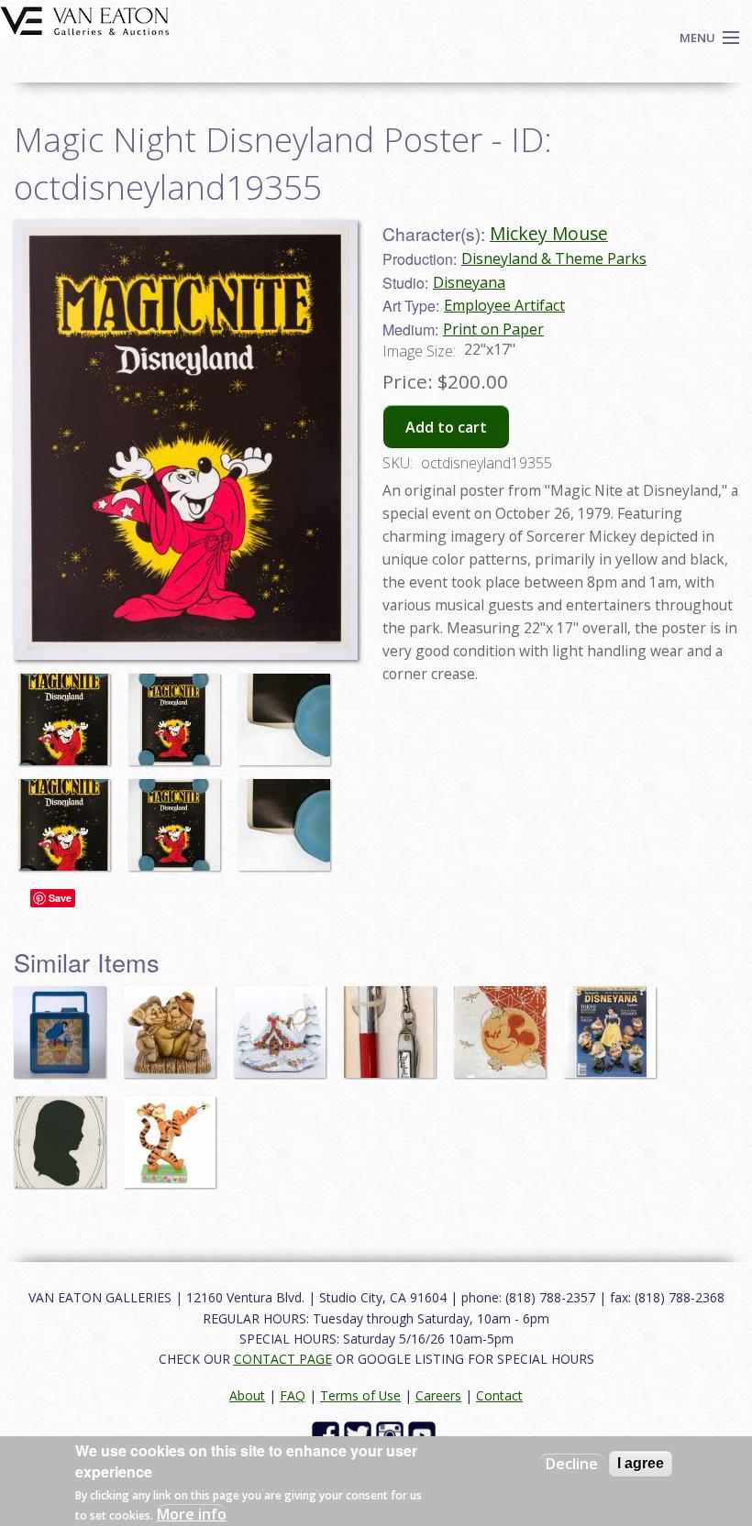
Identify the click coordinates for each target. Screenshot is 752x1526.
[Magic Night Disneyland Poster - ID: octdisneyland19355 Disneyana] (186, 438)
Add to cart (446, 427)
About (247, 1395)
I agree (640, 1463)
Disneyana (469, 282)
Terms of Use (360, 1395)
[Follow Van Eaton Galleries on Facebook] (328, 1434)
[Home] (85, 19)
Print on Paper (493, 329)
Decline (572, 1464)
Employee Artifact (504, 305)
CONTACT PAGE (283, 1358)
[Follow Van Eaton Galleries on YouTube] (424, 1434)
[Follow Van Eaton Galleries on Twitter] (360, 1434)
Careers (438, 1395)
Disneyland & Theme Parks (554, 258)
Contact (499, 1395)
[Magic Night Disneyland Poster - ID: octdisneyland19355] (69, 710)
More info (192, 1514)
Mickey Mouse (549, 233)
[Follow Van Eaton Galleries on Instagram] (392, 1434)
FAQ (292, 1395)
